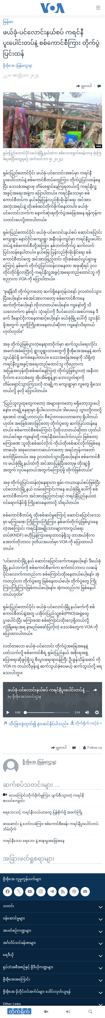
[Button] (84, 86)
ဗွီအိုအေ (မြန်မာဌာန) (17, 65)
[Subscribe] (85, 891)
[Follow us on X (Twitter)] (18, 891)
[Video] (46, 1012)
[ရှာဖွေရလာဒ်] (90, 1012)
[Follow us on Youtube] (29, 891)
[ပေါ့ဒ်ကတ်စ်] (74, 891)
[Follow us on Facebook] (7, 891)
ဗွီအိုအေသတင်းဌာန (26, 696)
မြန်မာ (8, 22)
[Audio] (68, 1012)
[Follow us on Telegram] (52, 891)
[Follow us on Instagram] (40, 891)
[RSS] (63, 891)
